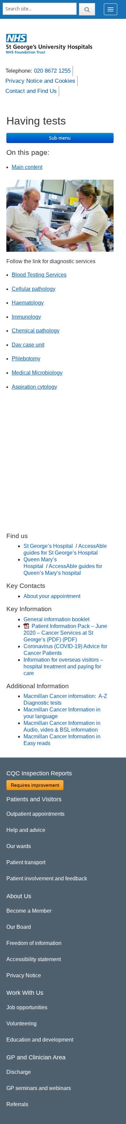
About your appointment (52, 596)
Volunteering (21, 1023)
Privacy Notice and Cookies (40, 81)
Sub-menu (60, 138)
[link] (52, 43)
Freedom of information (33, 943)
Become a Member (28, 911)
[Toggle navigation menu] (110, 9)
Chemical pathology (35, 330)
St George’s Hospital (49, 546)
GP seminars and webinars (38, 1088)
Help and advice (25, 830)
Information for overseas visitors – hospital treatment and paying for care (63, 666)
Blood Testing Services (39, 275)
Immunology (26, 317)
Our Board (18, 927)
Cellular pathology (33, 289)
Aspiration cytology (34, 387)
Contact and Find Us (31, 91)
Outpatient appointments (35, 814)
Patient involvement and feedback (46, 878)
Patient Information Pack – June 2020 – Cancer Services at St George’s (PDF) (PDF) (65, 632)
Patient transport (25, 862)
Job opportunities (26, 1007)
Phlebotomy (26, 358)
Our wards (18, 846)
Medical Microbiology (37, 373)
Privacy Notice (23, 975)
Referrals (17, 1104)
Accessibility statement (33, 959)
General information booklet (56, 619)
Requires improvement (35, 785)
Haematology (28, 303)
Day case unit (28, 345)
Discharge (18, 1072)
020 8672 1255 (52, 71)
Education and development (39, 1040)
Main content (27, 167)
